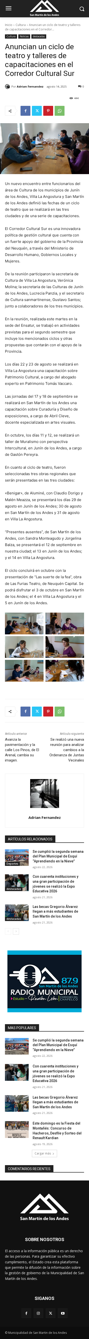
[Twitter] (37, 111)
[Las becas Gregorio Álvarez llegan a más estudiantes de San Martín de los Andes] (17, 912)
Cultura (21, 25)
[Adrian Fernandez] (8, 86)
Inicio (8, 25)
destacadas (39, 36)
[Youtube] (62, 1313)
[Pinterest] (48, 111)
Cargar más (43, 1153)
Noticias (24, 36)
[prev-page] (8, 931)
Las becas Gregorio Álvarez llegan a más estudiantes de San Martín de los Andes (55, 911)
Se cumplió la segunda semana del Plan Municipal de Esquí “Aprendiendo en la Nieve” (58, 856)
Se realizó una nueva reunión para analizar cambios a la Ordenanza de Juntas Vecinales (66, 749)
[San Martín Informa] (44, 1206)
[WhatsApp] (60, 111)
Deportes (12, 863)
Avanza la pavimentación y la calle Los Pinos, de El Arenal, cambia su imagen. (22, 749)
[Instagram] (38, 1313)
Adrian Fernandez (30, 86)
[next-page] (16, 931)
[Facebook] (25, 111)
